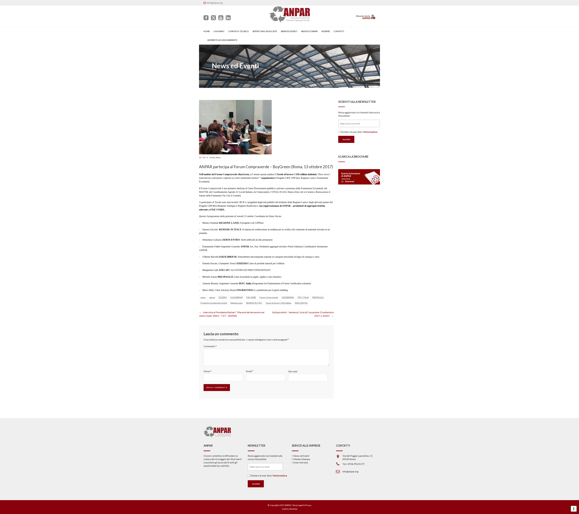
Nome (207, 371)
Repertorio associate (265, 31)
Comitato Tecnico (238, 31)
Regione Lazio (237, 303)
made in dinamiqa (289, 509)
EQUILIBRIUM (236, 297)
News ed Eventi (301, 455)
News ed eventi (289, 31)
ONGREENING (288, 297)
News (218, 157)
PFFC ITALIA (303, 297)
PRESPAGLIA (318, 297)
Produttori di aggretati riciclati (214, 303)
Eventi (212, 157)
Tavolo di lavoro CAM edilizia (278, 303)
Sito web (292, 371)
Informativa (370, 131)
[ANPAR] (289, 14)
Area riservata (300, 462)
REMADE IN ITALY (254, 303)
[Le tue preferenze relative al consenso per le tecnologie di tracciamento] (574, 509)
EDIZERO (223, 297)
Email (249, 371)
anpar (203, 297)
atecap (212, 297)
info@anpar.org (215, 2)
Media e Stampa (309, 31)
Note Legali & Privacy (302, 505)
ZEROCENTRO (301, 303)
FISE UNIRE (251, 297)
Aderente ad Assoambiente (222, 40)
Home (207, 31)
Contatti (339, 31)
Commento (210, 346)
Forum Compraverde (268, 297)
